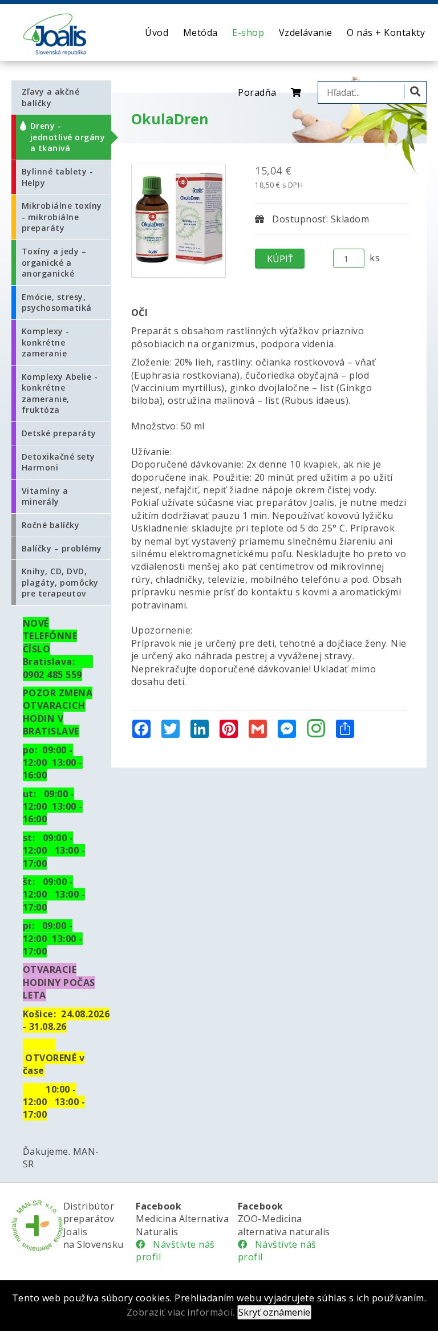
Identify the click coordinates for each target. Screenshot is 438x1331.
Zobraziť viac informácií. (181, 1312)
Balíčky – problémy (62, 548)
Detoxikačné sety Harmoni (58, 462)
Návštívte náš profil (175, 1250)
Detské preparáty (59, 433)
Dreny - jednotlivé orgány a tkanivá (67, 136)
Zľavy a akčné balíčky (50, 97)
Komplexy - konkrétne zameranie (46, 342)
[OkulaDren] (178, 221)
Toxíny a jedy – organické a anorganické (54, 262)
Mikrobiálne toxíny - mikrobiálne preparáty (62, 216)
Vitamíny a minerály (45, 496)
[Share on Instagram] (316, 729)
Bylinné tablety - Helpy (57, 177)
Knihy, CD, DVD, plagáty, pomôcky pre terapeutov (60, 582)
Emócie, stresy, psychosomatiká (57, 302)
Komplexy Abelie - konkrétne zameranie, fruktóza (60, 393)
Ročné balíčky (50, 525)
